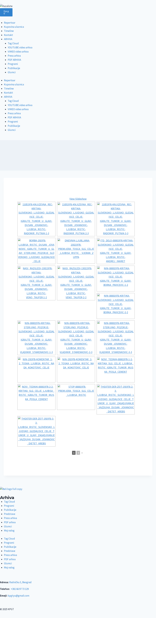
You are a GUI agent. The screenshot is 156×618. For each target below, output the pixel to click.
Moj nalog (9, 530)
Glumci (12, 72)
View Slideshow (78, 199)
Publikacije (14, 68)
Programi (13, 64)
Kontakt (8, 35)
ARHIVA (8, 39)
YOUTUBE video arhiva (20, 47)
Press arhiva (14, 55)
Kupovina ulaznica (14, 26)
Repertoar (9, 22)
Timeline (9, 31)
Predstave (9, 514)
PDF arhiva (10, 522)
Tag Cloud (13, 43)
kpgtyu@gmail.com (18, 595)
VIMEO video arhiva (18, 51)
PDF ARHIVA (14, 59)
